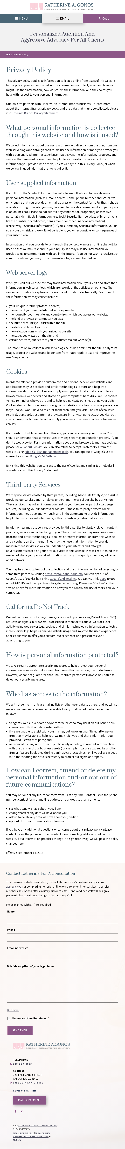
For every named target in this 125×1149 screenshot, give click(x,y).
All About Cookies (31, 447)
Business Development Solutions (31, 1136)
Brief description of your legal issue (30, 966)
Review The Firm (24, 1090)
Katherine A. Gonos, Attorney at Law (37, 1126)
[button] (21, 17)
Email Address (17, 948)
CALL (105, 18)
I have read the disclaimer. (30, 1018)
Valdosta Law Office (28, 1082)
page (103, 579)
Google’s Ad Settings (43, 456)
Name (11, 911)
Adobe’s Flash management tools (46, 452)
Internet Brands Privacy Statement (35, 113)
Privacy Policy (42, 1133)
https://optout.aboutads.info (64, 574)
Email (64, 18)
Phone (11, 930)
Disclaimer (13, 1010)
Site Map (29, 1133)
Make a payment (29, 1100)
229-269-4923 (14, 886)
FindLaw (17, 1140)
